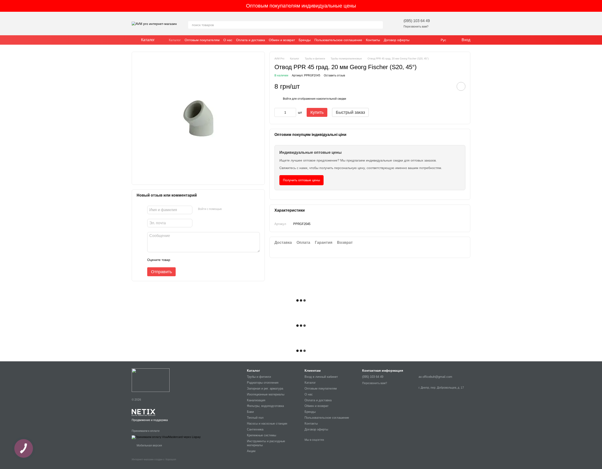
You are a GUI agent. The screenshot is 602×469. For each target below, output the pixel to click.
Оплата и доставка (250, 40)
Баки (250, 412)
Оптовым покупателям (202, 40)
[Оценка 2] (185, 260)
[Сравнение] (454, 23)
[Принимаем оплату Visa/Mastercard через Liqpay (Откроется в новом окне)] (166, 437)
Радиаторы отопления (262, 382)
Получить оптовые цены (301, 180)
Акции (251, 451)
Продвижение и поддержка (150, 420)
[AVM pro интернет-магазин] (151, 380)
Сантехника (255, 429)
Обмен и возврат (282, 40)
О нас (227, 40)
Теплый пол (255, 417)
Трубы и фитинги (259, 376)
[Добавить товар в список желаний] (461, 86)
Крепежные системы (261, 435)
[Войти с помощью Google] (234, 209)
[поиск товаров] (379, 25)
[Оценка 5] (208, 260)
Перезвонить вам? (416, 26)
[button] (598, 5)
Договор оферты (396, 40)
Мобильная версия (149, 445)
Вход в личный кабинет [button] (321, 376)
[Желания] (442, 23)
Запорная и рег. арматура (265, 388)
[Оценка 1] (178, 260)
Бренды (305, 40)
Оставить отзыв (334, 75)
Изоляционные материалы (265, 394)
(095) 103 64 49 (417, 21)
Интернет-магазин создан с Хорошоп (154, 459)
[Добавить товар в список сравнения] (448, 86)
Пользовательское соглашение (338, 40)
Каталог (175, 40)
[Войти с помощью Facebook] (227, 209)
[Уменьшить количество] (278, 112)
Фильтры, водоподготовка (265, 406)
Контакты (373, 40)
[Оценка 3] (193, 260)
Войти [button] (287, 98)
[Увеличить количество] (292, 112)
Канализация (256, 400)
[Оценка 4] (200, 260)
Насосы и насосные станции (267, 423)
